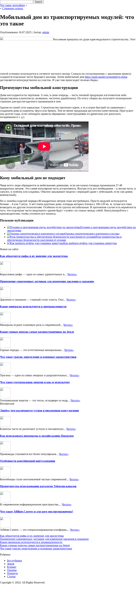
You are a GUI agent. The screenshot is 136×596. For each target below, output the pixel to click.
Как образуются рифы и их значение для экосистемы (34, 256)
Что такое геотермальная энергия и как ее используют (35, 382)
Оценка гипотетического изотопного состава (92, 233)
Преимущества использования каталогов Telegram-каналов (38, 486)
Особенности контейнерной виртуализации (27, 460)
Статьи (11, 576)
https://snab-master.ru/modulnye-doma (106, 76)
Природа (12, 573)
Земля (10, 563)
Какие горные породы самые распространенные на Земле (37, 331)
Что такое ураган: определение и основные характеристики (38, 356)
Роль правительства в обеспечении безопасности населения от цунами (64, 238)
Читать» (72, 274)
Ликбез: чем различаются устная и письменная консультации (39, 410)
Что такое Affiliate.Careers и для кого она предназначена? (36, 511)
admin (45, 32)
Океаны (12, 570)
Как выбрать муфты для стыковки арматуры (90, 243)
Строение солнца (12, 8)
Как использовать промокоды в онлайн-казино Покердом (37, 435)
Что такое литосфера (12, 5)
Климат (11, 566)
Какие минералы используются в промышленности (33, 306)
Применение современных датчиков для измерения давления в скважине (47, 281)
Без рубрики (14, 560)
